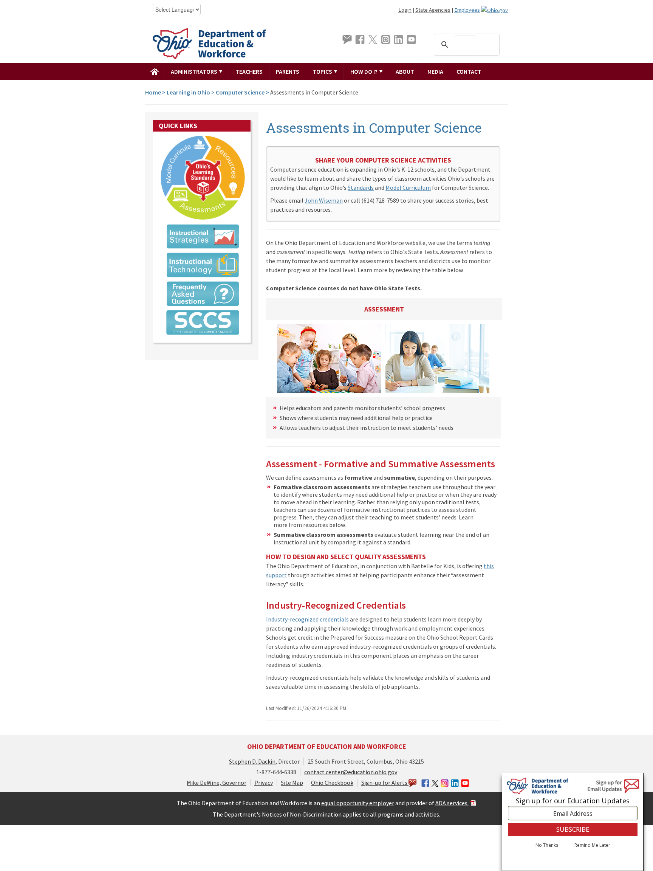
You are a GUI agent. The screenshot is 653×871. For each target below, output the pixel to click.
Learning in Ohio (188, 92)
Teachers (249, 71)
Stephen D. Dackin (252, 761)
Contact (468, 71)
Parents (287, 71)
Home (153, 92)
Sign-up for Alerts (385, 782)
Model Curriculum (408, 187)
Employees (467, 9)
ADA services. (452, 803)
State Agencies (432, 9)
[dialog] (573, 822)
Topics (323, 71)
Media (435, 71)
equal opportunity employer (357, 803)
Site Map (292, 782)
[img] (154, 71)
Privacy (263, 782)
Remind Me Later (592, 846)
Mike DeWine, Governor (216, 782)
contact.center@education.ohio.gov (350, 772)
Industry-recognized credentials (307, 619)
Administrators (194, 71)
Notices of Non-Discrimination (302, 814)
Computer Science (240, 92)
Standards (361, 187)
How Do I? (364, 71)
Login (405, 9)
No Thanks (546, 846)
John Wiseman (324, 200)
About (405, 71)
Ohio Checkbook (332, 782)
